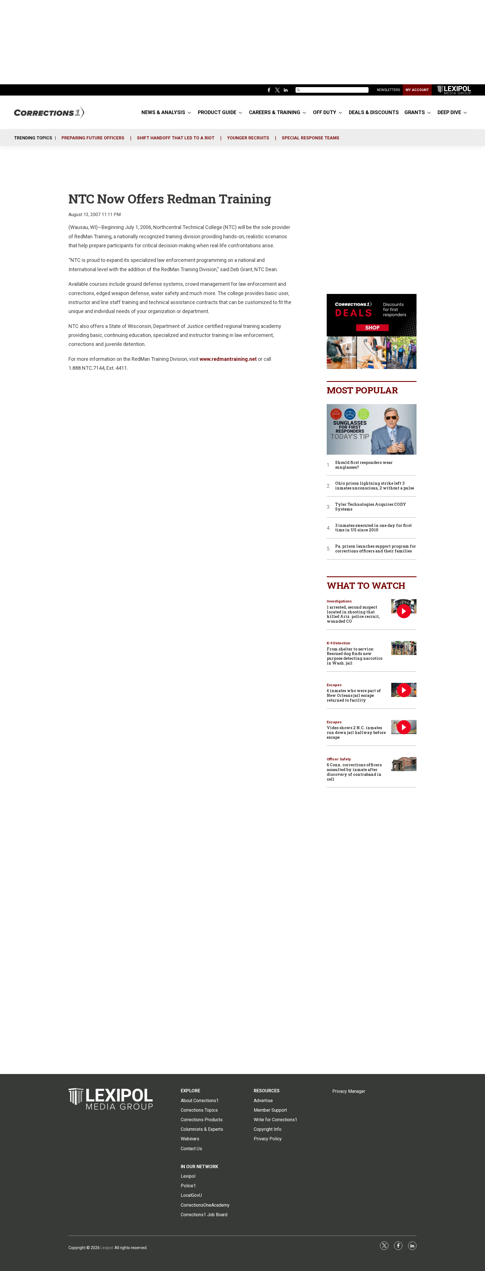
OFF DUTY (324, 112)
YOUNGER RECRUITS (248, 138)
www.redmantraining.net (228, 359)
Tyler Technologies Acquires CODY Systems (370, 507)
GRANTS (414, 112)
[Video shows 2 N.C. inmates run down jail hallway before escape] (404, 727)
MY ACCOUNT (417, 90)
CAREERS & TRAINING (274, 112)
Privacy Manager (348, 1091)
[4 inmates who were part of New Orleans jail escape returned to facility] (404, 690)
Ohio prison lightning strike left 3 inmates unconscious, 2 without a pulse (374, 486)
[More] (189, 112)
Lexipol (106, 1247)
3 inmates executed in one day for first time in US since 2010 (373, 528)
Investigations (339, 601)
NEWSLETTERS (388, 90)
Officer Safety (339, 759)
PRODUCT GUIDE (217, 112)
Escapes (334, 685)
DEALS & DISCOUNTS (374, 112)
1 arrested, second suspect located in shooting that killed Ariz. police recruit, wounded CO (353, 614)
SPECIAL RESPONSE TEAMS (310, 138)
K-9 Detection (338, 643)
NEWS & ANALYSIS (163, 112)
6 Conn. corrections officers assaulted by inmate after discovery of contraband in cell (354, 771)
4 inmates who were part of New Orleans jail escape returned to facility (354, 695)
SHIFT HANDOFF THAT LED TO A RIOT (175, 138)
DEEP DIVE (449, 112)
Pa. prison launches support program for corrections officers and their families (375, 549)
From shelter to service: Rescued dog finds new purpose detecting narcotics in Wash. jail (354, 656)
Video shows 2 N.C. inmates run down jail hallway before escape (356, 732)
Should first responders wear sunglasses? (364, 465)
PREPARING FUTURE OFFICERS (92, 138)
